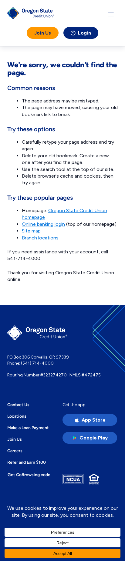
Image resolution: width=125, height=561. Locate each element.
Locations (16, 416)
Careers (14, 450)
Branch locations (40, 238)
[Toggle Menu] (111, 14)
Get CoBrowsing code (29, 474)
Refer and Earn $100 (26, 462)
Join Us (42, 33)
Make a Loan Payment (28, 427)
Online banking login (43, 224)
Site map (31, 231)
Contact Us (18, 404)
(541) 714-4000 (37, 363)
